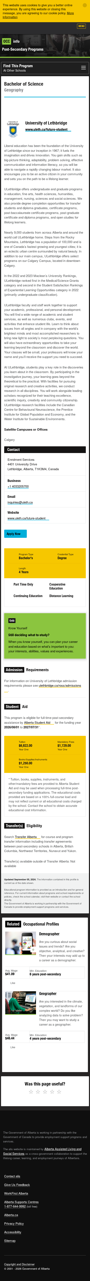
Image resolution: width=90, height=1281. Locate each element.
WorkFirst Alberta (16, 1193)
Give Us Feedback (17, 1184)
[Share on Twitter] (7, 105)
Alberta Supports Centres (21, 1202)
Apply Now (14, 534)
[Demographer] (20, 948)
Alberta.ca (11, 1215)
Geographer (48, 993)
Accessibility (12, 1232)
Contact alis (12, 1176)
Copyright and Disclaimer (19, 1264)
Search (69, 28)
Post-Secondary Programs (22, 49)
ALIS (25, 28)
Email (43, 105)
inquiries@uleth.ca (20, 502)
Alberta (11, 28)
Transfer (26, 836)
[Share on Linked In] (31, 105)
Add (48, 28)
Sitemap (9, 1240)
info (11, 41)
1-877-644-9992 (15, 1206)
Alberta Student (37, 722)
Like (59, 27)
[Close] (85, 5)
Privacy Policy (14, 1223)
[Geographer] (20, 1007)
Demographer (49, 934)
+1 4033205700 (18, 486)
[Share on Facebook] (19, 105)
